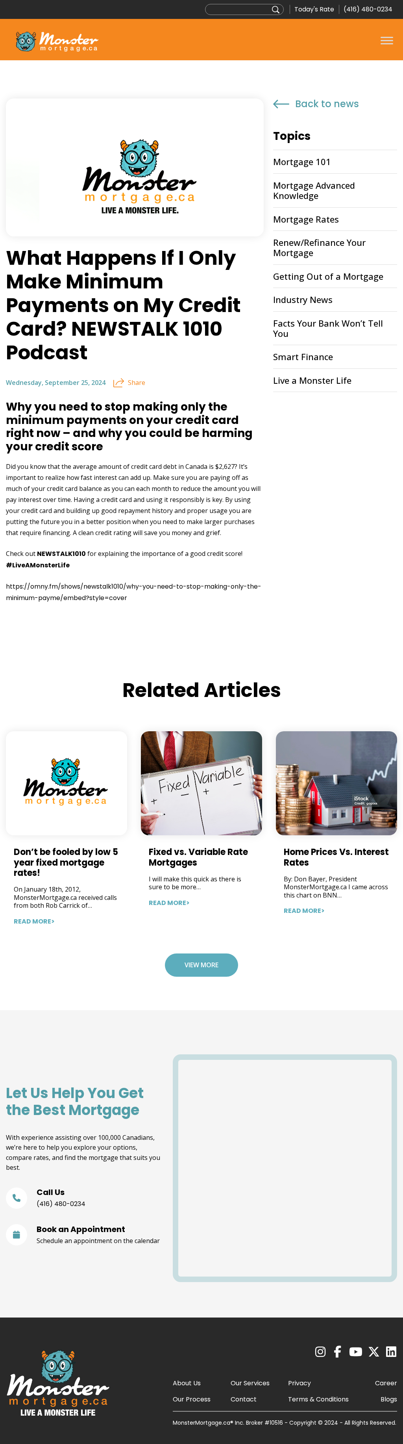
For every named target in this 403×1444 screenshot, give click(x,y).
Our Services (250, 1383)
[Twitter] (374, 1352)
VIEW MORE (201, 965)
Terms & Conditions (318, 1399)
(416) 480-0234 (368, 9)
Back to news (327, 104)
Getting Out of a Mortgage (328, 276)
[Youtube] (355, 1352)
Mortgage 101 (302, 161)
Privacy (299, 1383)
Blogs (389, 1399)
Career (386, 1383)
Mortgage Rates (306, 219)
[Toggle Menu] (387, 40)
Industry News (303, 299)
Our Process (192, 1399)
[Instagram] (320, 1352)
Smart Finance (303, 356)
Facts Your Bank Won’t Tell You (328, 328)
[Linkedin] (391, 1352)
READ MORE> (34, 921)
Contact (244, 1399)
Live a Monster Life (312, 380)
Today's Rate (314, 9)
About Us (187, 1383)
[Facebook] (338, 1352)
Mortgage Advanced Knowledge (314, 190)
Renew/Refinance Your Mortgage (319, 247)
